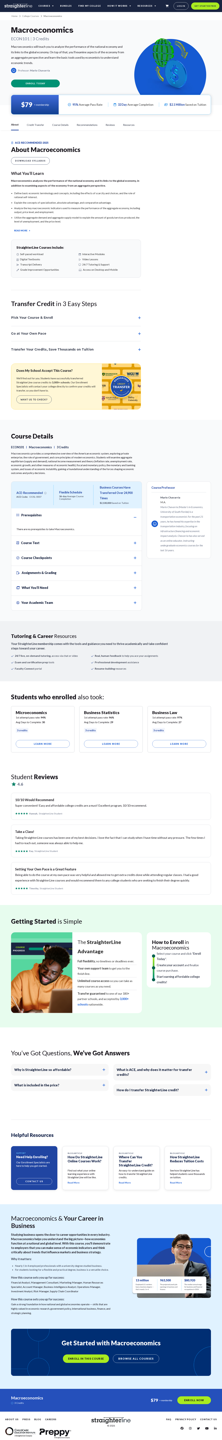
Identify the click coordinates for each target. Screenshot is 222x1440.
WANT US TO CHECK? (34, 399)
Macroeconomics (53, 16)
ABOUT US (12, 1419)
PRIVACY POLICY (185, 1419)
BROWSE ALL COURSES (136, 1358)
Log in (181, 6)
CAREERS (50, 1419)
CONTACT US (208, 1419)
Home (15, 16)
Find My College (89, 6)
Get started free (205, 6)
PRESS (26, 1419)
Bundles (66, 6)
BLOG (37, 1419)
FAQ (168, 1419)
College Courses (30, 16)
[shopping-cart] (167, 6)
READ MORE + (22, 230)
